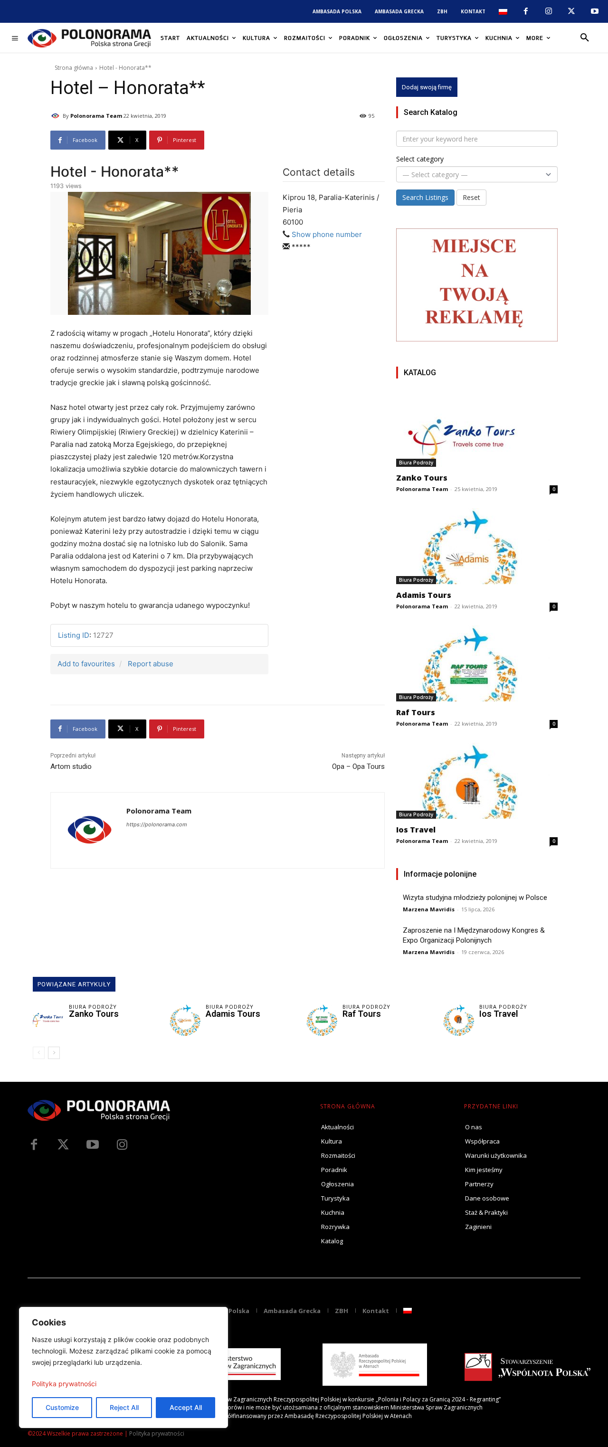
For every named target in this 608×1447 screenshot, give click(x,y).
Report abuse (150, 663)
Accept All (186, 1407)
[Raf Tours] (477, 663)
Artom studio (71, 766)
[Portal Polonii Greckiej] (89, 38)
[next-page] (54, 1053)
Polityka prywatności (64, 1384)
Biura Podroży (416, 462)
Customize (62, 1407)
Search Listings (425, 197)
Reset (471, 197)
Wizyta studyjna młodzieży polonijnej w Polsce (475, 897)
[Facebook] (525, 11)
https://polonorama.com (156, 824)
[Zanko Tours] (477, 429)
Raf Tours (415, 712)
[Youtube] (595, 11)
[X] (571, 11)
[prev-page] (39, 1053)
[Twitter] (63, 1145)
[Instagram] (549, 11)
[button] (584, 38)
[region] (123, 1367)
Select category (420, 158)
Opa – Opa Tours (358, 766)
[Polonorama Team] (56, 116)
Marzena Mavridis (429, 909)
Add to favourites (86, 663)
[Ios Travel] (477, 781)
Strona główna (74, 68)
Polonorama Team (96, 115)
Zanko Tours (421, 478)
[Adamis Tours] (477, 546)
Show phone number (327, 234)
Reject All (124, 1407)
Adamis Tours (423, 595)
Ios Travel (416, 829)
